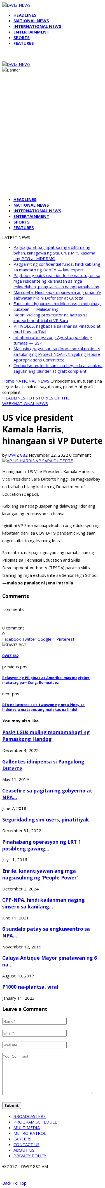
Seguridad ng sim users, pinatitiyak (45, 819)
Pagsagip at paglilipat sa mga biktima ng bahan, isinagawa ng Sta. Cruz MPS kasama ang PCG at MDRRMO (54, 252)
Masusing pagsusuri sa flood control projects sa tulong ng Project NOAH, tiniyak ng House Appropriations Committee (56, 354)
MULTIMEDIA (26, 1127)
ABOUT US (23, 1150)
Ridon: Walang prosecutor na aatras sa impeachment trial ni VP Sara (50, 317)
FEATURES (23, 43)
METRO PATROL (29, 1133)
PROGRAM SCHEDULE (35, 1122)
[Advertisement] (52, 139)
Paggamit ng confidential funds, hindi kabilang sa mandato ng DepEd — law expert (56, 267)
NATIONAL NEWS (31, 20)
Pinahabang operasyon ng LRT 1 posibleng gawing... (41, 845)
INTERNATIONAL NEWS (37, 26)
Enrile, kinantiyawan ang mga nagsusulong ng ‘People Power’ (40, 874)
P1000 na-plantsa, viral (30, 986)
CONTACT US (26, 1144)
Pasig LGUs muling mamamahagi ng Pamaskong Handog (46, 735)
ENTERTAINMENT (31, 32)
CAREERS (22, 1139)
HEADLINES (24, 15)
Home (8, 381)
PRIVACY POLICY (29, 1155)
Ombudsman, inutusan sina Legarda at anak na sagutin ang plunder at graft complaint (57, 368)
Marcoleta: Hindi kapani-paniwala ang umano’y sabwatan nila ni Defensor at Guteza (57, 295)
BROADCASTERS (29, 1116)
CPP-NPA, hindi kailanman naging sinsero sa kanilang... (43, 903)
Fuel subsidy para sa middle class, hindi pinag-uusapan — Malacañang (57, 306)
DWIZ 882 (18, 455)
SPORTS (21, 37)
